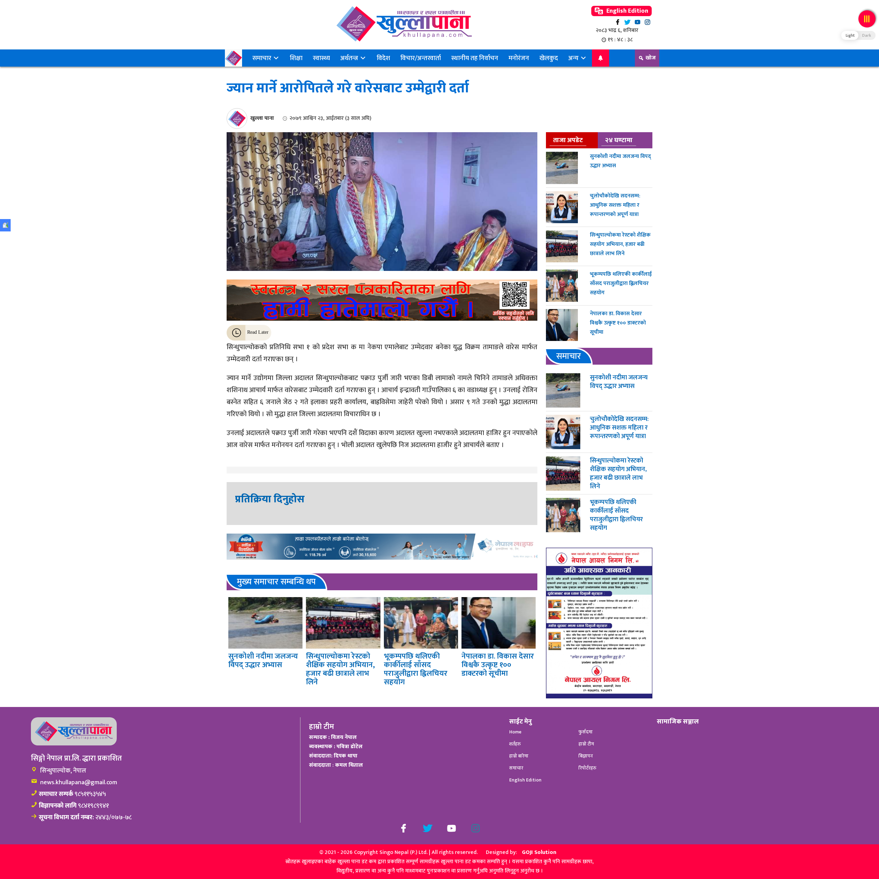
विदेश (383, 58)
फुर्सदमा (586, 732)
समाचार (262, 58)
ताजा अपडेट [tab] (568, 140)
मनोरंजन (519, 58)
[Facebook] (617, 22)
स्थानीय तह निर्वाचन (474, 58)
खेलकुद (548, 58)
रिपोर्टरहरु (587, 768)
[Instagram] (647, 22)
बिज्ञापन (586, 756)
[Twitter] (627, 22)
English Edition (626, 11)
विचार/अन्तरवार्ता (420, 58)
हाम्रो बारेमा (518, 756)
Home (515, 732)
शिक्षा (296, 58)
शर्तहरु (515, 744)
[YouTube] (637, 22)
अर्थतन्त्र (349, 58)
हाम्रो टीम (586, 744)
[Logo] (404, 24)
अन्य (574, 58)
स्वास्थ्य (321, 58)
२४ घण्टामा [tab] (618, 140)
